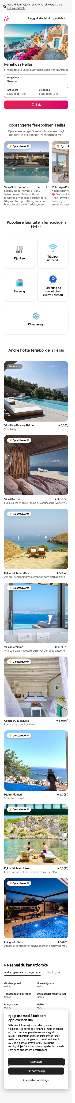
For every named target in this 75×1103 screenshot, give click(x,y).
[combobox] (36, 81)
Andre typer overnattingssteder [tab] (22, 972)
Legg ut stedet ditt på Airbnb (47, 18)
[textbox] (20, 94)
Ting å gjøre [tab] (53, 972)
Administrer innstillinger (36, 1080)
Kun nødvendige (36, 1071)
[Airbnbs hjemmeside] (6, 18)
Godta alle (36, 1061)
